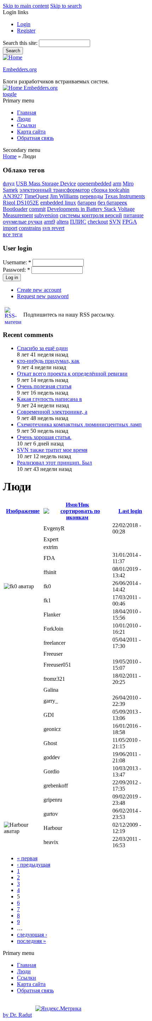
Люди (24, 119)
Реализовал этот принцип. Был (54, 463)
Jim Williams (64, 196)
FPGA (129, 222)
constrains (30, 228)
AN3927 (13, 196)
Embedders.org (20, 69)
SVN (115, 222)
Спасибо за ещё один (42, 348)
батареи (86, 203)
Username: (17, 262)
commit (37, 209)
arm (117, 184)
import (10, 228)
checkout (98, 222)
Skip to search (66, 6)
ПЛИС (78, 222)
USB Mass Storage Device (46, 184)
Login (23, 24)
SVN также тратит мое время (52, 450)
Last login (130, 511)
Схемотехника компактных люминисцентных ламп (79, 424)
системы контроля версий (91, 215)
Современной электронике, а (52, 412)
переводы (91, 196)
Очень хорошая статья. (44, 437)
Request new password (43, 296)
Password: (16, 270)
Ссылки (26, 125)
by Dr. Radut (17, 1015)
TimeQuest (36, 196)
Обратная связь (35, 138)
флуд (8, 184)
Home (10, 156)
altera (63, 222)
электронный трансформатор (54, 190)
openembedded (94, 184)
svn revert (53, 228)
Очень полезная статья (44, 386)
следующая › (32, 935)
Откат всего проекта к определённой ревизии (72, 374)
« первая (27, 858)
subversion (46, 215)
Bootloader (15, 209)
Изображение (23, 511)
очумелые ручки (22, 222)
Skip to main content (26, 6)
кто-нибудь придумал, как (48, 361)
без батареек (112, 203)
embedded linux (58, 203)
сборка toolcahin (110, 190)
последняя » (31, 941)
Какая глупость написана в (49, 399)
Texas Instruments (125, 196)
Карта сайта (31, 132)
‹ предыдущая (33, 865)
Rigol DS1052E (21, 203)
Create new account (39, 290)
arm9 (49, 222)
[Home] (12, 57)
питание (133, 215)
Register (26, 31)
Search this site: (21, 43)
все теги (13, 234)
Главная (26, 113)
